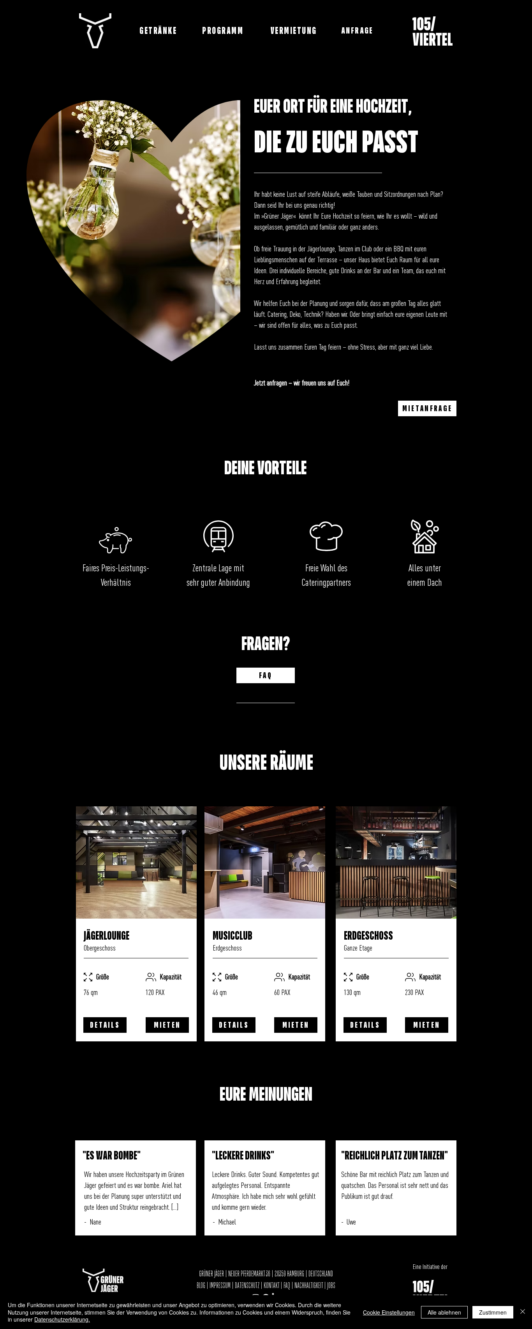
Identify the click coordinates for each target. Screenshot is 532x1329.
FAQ (287, 1285)
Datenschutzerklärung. (62, 1319)
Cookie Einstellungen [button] (389, 1312)
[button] (358, 31)
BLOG (201, 1285)
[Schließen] (522, 1312)
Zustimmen (493, 1312)
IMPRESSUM (220, 1285)
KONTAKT (271, 1285)
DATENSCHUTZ (247, 1285)
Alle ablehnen (444, 1312)
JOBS (331, 1285)
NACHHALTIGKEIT (309, 1285)
